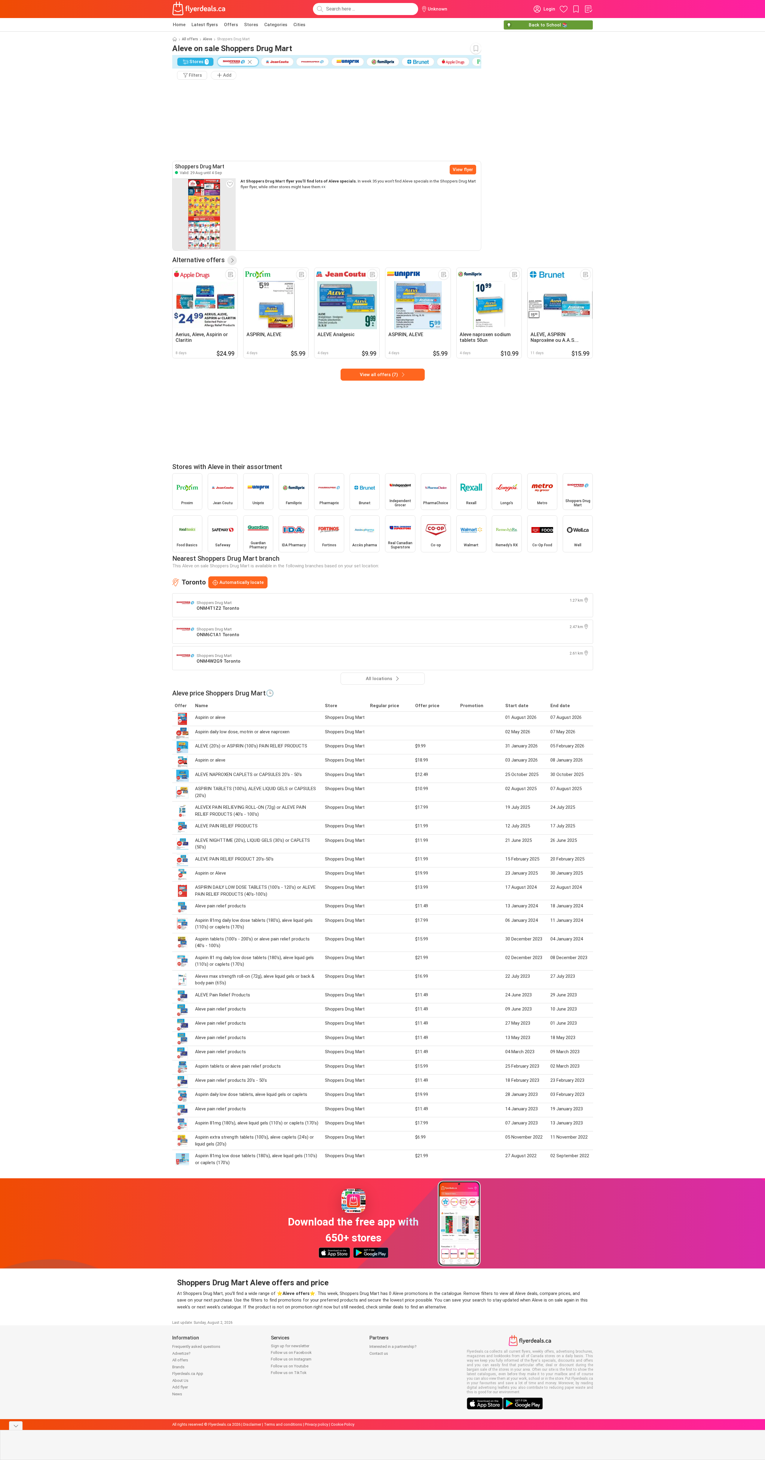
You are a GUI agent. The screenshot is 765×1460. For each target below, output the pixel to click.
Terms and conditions (283, 1424)
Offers (231, 24)
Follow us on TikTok (289, 1372)
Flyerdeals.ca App (187, 1373)
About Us (180, 1380)
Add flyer (180, 1387)
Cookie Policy (342, 1424)
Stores (251, 24)
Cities (299, 24)
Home (179, 24)
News (177, 1394)
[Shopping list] (588, 9)
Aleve (207, 39)
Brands (178, 1367)
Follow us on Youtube (289, 1366)
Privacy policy (316, 1424)
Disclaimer (252, 1424)
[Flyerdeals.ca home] (199, 9)
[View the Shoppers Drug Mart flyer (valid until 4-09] (204, 214)
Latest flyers (204, 24)
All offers (190, 39)
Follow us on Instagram (291, 1359)
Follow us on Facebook (291, 1352)
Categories (275, 24)
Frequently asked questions (196, 1346)
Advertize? (181, 1353)
